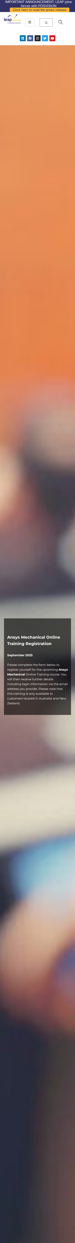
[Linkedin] (23, 38)
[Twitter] (45, 38)
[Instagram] (38, 38)
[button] (59, 23)
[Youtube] (52, 38)
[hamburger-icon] (29, 22)
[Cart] (46, 22)
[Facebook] (30, 38)
